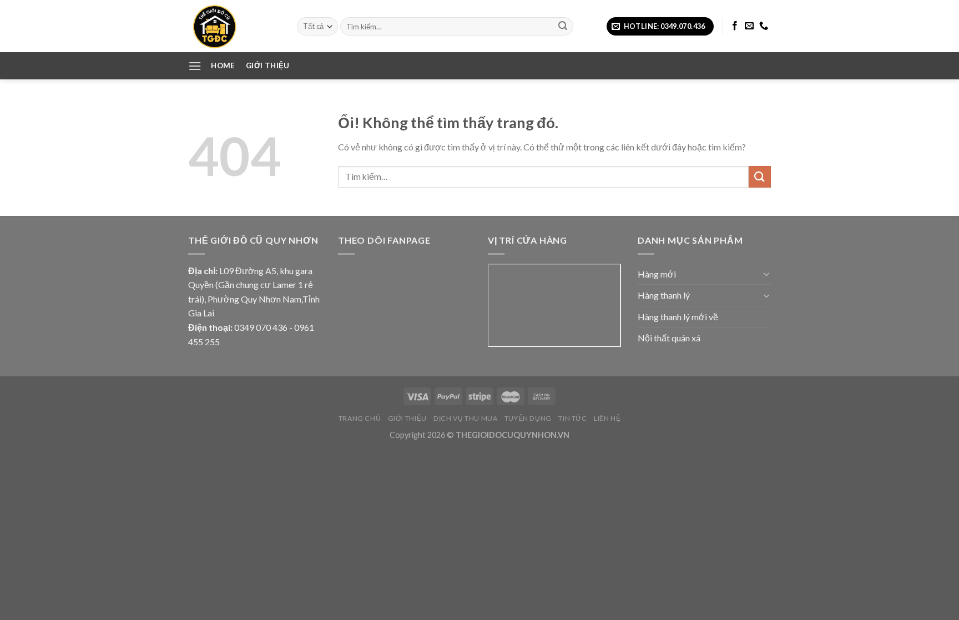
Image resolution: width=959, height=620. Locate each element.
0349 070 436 (260, 327)
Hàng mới (657, 274)
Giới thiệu (407, 418)
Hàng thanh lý (664, 295)
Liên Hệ (607, 418)
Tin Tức (572, 418)
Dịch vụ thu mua (465, 418)
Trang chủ (360, 418)
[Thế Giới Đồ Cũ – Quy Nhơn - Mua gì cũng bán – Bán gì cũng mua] (234, 26)
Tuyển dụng (528, 418)
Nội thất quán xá (669, 337)
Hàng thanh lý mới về (678, 316)
